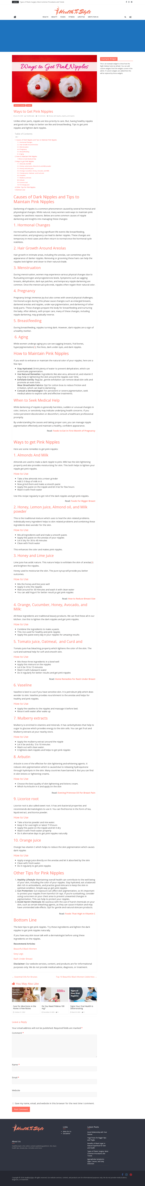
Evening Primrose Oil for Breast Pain (76, 792)
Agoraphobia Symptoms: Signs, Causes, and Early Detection (95, 1161)
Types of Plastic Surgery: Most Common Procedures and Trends (97, 1153)
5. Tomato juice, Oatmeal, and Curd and (31, 173)
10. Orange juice (24, 185)
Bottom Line (20, 190)
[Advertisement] (72, 36)
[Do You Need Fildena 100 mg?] (54, 988)
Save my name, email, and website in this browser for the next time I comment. (54, 1103)
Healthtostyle (30, 116)
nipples (64, 116)
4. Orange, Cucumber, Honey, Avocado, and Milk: (33, 171)
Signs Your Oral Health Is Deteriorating (81, 1007)
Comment (18, 1032)
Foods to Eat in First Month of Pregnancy (74, 430)
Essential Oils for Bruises (24, 977)
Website (16, 1090)
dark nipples (57, 116)
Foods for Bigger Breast (83, 501)
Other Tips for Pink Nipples (25, 187)
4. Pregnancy (22, 149)
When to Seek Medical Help (27, 159)
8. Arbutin (21, 180)
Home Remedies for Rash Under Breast (75, 679)
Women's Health (20, 105)
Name (16, 1064)
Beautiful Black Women (25, 948)
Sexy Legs (18, 953)
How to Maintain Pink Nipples (26, 156)
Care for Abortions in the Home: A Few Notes (24, 1007)
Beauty (54, 17)
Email (15, 1077)
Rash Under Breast (23, 958)
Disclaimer (66, 1133)
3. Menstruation (23, 147)
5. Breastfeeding (23, 152)
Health (45, 17)
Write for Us (93, 17)
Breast (51, 116)
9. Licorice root (23, 182)
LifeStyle (81, 17)
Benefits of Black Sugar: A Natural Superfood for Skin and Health (96, 1145)
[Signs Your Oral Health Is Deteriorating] (83, 988)
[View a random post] (130, 16)
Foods (62, 17)
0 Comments (41, 116)
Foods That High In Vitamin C (80, 913)
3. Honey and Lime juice (26, 168)
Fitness (72, 17)
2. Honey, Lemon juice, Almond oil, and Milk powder (34, 166)
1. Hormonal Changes (25, 142)
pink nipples (71, 116)
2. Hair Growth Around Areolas (28, 145)
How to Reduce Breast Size (81, 598)
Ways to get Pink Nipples (25, 161)
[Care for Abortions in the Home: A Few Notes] (26, 988)
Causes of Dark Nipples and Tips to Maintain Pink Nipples (36, 140)
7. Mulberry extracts (24, 178)
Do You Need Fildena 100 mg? (53, 1007)
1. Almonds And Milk (24, 164)
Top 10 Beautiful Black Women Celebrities (76, 977)
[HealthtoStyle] (15, 17)
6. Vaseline (21, 175)
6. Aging (21, 154)
